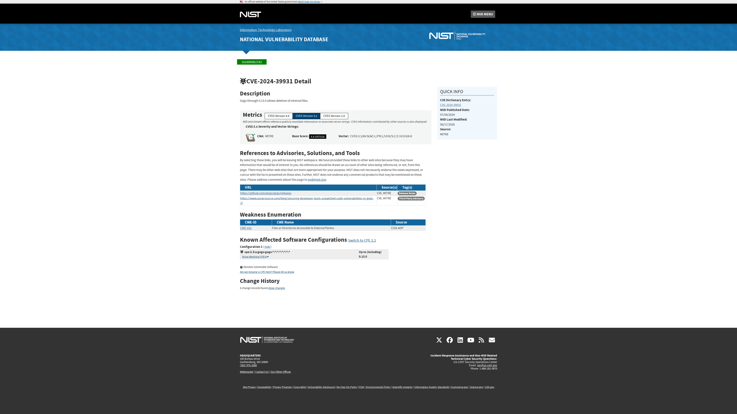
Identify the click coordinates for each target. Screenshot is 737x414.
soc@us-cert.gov (487, 365)
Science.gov (476, 387)
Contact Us (262, 372)
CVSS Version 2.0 (334, 116)
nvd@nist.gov (317, 180)
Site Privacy (249, 387)
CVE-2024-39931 (450, 105)
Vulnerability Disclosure (321, 387)
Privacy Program (282, 387)
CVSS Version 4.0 (278, 116)
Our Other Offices (280, 372)
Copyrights (300, 387)
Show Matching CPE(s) (254, 256)
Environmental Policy (378, 387)
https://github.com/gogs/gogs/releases (265, 193)
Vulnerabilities (252, 62)
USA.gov (489, 387)
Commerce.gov (459, 387)
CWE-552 (246, 228)
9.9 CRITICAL (318, 136)
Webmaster (246, 372)
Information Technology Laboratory (266, 30)
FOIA (361, 387)
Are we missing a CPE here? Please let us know (267, 272)
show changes (276, 288)
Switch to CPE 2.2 (362, 240)
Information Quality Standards (431, 387)
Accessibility (264, 387)
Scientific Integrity (402, 387)
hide (267, 247)
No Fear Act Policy (347, 387)
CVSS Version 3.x (306, 116)
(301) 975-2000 (248, 365)
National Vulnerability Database (284, 39)
